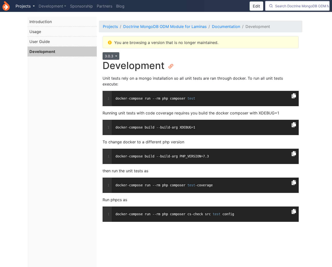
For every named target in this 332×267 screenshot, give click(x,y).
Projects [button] (24, 6)
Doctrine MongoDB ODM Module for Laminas (165, 26)
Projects (110, 26)
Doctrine (6, 6)
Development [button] (51, 6)
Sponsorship (81, 6)
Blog (120, 6)
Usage (35, 31)
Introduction (40, 21)
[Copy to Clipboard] (293, 96)
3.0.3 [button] (109, 56)
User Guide (39, 41)
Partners (104, 6)
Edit (256, 6)
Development (42, 51)
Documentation (226, 26)
